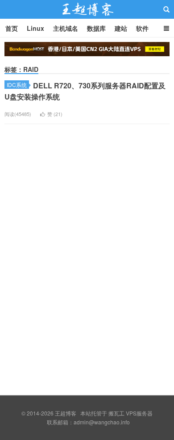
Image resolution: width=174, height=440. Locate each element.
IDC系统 (17, 84)
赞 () (54, 113)
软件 (142, 28)
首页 (11, 28)
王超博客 (87, 17)
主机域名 (65, 28)
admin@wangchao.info (102, 422)
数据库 (96, 28)
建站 (121, 28)
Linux (35, 28)
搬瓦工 (116, 413)
